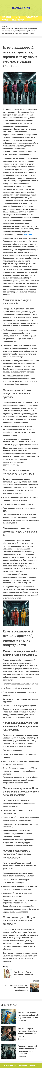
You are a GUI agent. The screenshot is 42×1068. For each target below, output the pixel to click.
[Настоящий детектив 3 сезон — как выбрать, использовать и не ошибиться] (8, 1051)
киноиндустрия (31, 17)
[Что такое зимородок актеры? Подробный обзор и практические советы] (8, 1016)
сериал (5, 20)
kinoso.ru (21, 8)
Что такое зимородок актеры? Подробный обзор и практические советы (29, 1015)
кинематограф (18, 20)
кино (18, 17)
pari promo (28, 234)
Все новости (7, 17)
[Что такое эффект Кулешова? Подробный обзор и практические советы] (8, 1033)
